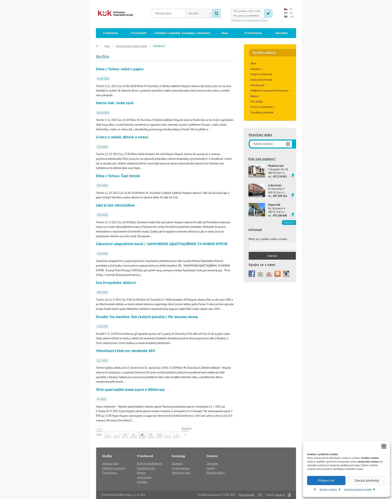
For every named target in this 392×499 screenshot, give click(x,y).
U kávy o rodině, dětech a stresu (122, 137)
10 (125, 434)
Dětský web (257, 85)
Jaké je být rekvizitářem (115, 205)
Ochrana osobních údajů (357, 489)
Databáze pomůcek (262, 112)
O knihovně (110, 33)
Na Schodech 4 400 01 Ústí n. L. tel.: (277, 210)
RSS (260, 495)
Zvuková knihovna (261, 79)
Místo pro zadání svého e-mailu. (268, 239)
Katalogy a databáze (196, 33)
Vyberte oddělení (263, 144)
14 (159, 434)
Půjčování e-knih (181, 472)
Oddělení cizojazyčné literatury (269, 90)
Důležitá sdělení (215, 472)
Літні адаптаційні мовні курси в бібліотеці (130, 389)
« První (99, 429)
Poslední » (185, 429)
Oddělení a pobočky (167, 33)
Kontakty (282, 33)
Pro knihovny (253, 33)
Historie (141, 472)
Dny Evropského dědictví (116, 282)
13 (150, 434)
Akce (225, 33)
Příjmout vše (326, 480)
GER (292, 16)
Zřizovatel (212, 463)
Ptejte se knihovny (262, 107)
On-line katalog (181, 468)
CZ (291, 8)
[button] (384, 446)
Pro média (257, 101)
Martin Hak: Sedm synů (115, 102)
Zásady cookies (328, 489)
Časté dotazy (109, 472)
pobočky (289, 222)
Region (255, 96)
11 (133, 434)
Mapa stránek (246, 495)
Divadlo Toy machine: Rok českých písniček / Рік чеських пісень (147, 316)
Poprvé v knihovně (261, 74)
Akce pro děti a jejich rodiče (131, 46)
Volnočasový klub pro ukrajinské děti (125, 350)
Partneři (210, 468)
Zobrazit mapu (292, 176)
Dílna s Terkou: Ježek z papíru (120, 69)
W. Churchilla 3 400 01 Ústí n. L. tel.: (277, 191)
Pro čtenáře (139, 33)
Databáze (177, 463)
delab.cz (280, 495)
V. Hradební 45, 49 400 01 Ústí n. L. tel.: (278, 171)
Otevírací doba (110, 463)
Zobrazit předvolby (366, 480)
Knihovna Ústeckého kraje (115, 13)
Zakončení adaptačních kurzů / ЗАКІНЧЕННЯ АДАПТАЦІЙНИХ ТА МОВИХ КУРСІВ (161, 243)
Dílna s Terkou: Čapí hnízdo (118, 175)
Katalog (255, 69)
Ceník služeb (144, 477)
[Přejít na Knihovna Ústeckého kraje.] (97, 46)
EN (291, 12)
